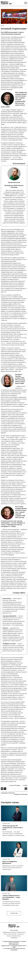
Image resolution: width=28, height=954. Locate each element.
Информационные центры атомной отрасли (14, 932)
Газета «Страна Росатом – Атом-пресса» (14, 934)
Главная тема (6, 823)
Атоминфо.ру (14, 937)
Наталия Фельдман (15, 785)
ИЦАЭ (2, 25)
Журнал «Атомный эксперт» (14, 936)
